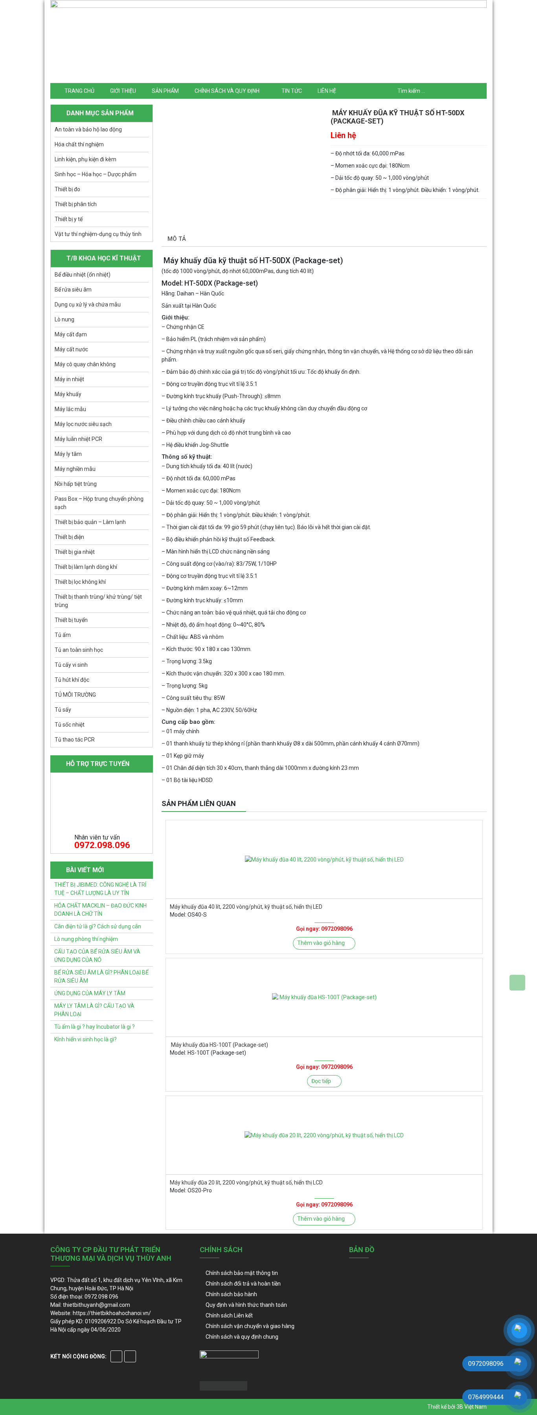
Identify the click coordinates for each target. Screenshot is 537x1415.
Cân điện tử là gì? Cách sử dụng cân (97, 926)
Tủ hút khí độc (72, 680)
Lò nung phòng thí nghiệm (86, 939)
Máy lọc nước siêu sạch (83, 424)
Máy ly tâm (68, 454)
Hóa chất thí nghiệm (79, 144)
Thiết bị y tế (69, 219)
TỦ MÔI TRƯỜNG (75, 695)
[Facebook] (116, 1356)
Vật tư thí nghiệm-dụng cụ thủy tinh (98, 234)
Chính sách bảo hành (231, 1294)
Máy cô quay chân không (85, 364)
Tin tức (291, 91)
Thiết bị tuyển (71, 620)
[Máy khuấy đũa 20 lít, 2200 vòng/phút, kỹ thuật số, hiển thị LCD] (324, 1135)
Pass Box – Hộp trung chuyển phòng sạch (99, 503)
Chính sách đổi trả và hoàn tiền (243, 1283)
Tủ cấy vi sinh (71, 665)
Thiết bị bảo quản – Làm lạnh (90, 522)
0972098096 (337, 929)
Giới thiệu (123, 91)
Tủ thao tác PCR (75, 739)
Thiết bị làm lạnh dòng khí (86, 567)
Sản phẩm (165, 91)
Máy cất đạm (71, 334)
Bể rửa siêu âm (73, 289)
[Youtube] (130, 1356)
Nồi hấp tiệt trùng (76, 484)
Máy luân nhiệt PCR (78, 439)
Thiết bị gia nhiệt (75, 552)
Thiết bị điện (69, 537)
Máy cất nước (71, 349)
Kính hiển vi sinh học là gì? (85, 1039)
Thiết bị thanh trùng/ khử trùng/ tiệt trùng (98, 601)
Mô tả (176, 238)
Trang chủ (79, 91)
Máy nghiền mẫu (75, 469)
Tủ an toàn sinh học (79, 650)
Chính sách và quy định (227, 91)
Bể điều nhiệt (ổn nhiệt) (82, 274)
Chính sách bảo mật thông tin (242, 1273)
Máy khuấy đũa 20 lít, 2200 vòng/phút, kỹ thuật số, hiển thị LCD (246, 1182)
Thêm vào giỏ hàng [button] (321, 943)
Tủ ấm (63, 635)
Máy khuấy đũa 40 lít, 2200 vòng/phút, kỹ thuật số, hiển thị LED (246, 907)
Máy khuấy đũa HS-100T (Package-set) (219, 1045)
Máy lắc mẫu (70, 409)
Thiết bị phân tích (76, 204)
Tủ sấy (63, 710)
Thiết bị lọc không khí (80, 582)
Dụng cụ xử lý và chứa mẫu (88, 304)
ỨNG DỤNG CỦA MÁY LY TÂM (89, 993)
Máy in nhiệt (69, 379)
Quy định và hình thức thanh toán (246, 1305)
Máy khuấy (68, 394)
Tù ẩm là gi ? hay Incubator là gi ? (94, 1027)
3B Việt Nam (471, 1407)
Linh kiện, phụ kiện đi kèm (85, 159)
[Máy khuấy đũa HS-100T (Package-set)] (324, 997)
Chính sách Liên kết (229, 1315)
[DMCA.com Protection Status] (223, 1385)
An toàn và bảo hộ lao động (88, 129)
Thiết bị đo (67, 189)
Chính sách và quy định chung (242, 1337)
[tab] (177, 239)
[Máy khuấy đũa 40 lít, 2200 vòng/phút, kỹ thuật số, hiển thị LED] (324, 859)
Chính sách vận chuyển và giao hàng (250, 1326)
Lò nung (64, 319)
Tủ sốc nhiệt (70, 724)
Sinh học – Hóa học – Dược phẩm (95, 174)
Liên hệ (327, 91)
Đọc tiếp (321, 1081)
